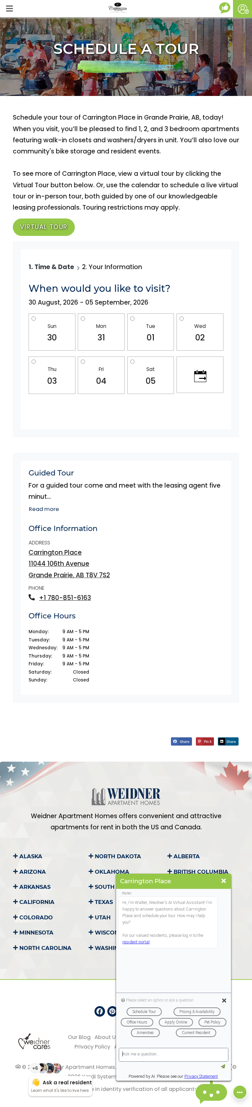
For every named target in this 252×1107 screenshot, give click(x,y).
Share (184, 741)
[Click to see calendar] (200, 374)
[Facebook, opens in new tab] (99, 1011)
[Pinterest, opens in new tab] (112, 1011)
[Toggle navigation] (9, 8)
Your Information (115, 267)
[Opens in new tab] (226, 7)
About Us (106, 1037)
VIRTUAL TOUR (44, 226)
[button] (242, 9)
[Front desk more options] (240, 1092)
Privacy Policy (92, 1046)
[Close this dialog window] (224, 881)
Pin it (207, 741)
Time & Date (54, 267)
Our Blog (79, 1037)
